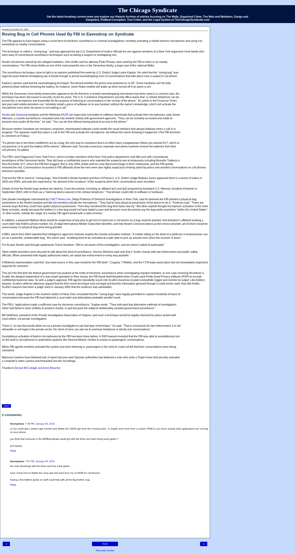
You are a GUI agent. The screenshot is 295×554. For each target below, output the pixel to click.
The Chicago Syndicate (147, 10)
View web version (105, 550)
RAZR (64, 114)
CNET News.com (60, 199)
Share (6, 406)
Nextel (6, 114)
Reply (13, 450)
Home (105, 544)
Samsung (21, 114)
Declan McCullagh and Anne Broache (37, 367)
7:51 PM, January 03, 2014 (40, 461)
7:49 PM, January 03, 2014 (40, 423)
